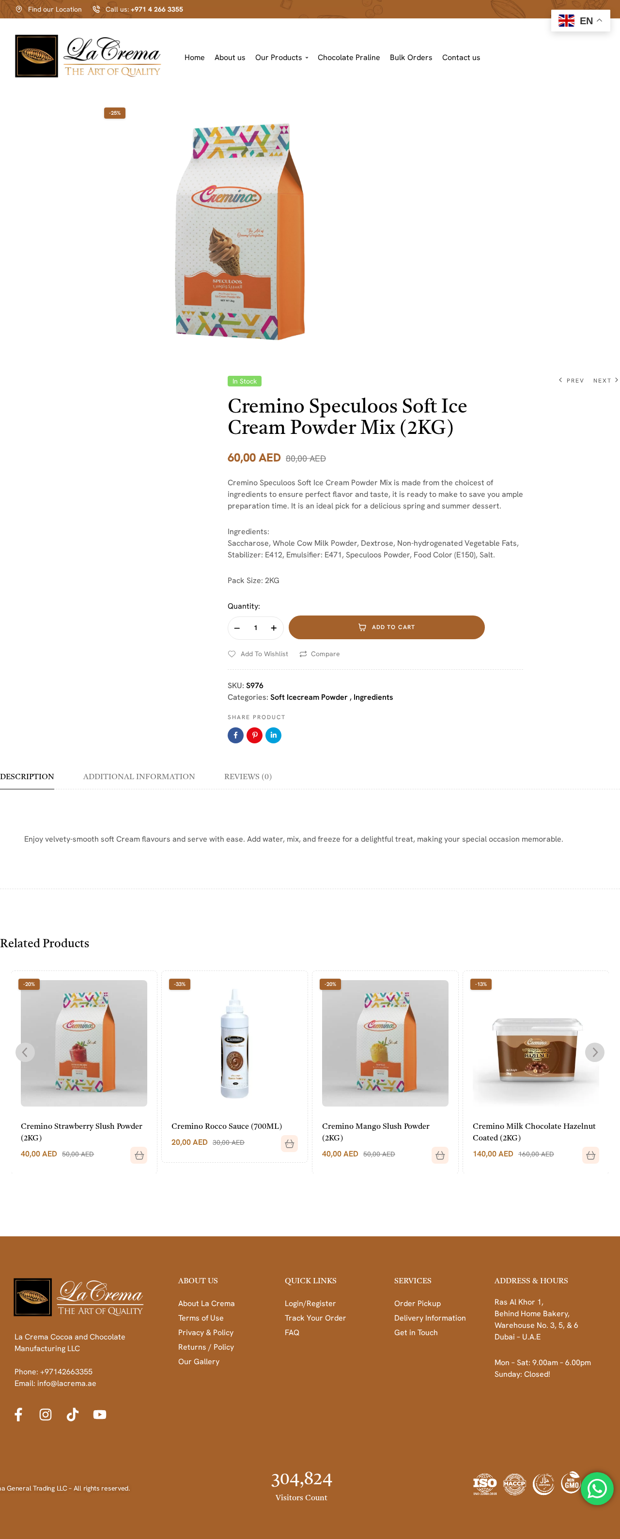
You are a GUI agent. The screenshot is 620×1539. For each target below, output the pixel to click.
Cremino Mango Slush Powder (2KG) (225, 1132)
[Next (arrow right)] (603, 769)
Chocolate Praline (349, 57)
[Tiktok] (72, 1414)
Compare (325, 653)
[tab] (34, 780)
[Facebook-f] (18, 1414)
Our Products (278, 57)
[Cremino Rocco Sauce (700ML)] (84, 1043)
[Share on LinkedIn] (273, 735)
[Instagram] (45, 1414)
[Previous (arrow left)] (17, 769)
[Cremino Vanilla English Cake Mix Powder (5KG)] (536, 1043)
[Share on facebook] (236, 735)
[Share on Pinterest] (255, 735)
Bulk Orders (411, 57)
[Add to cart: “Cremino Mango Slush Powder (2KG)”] (286, 1151)
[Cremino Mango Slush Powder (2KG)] (235, 1043)
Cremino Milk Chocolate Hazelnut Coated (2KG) (384, 1132)
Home (195, 57)
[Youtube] (99, 1414)
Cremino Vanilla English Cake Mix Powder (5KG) (534, 1132)
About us (230, 57)
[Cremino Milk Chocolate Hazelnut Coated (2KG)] (386, 1043)
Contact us (461, 57)
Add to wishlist (264, 653)
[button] (281, 58)
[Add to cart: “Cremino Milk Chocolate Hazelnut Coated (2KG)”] (437, 1151)
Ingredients (373, 697)
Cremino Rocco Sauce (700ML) (76, 1127)
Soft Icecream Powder (309, 697)
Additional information (139, 777)
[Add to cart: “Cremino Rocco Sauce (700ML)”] (136, 1140)
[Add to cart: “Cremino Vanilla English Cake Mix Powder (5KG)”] (587, 1151)
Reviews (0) (248, 777)
